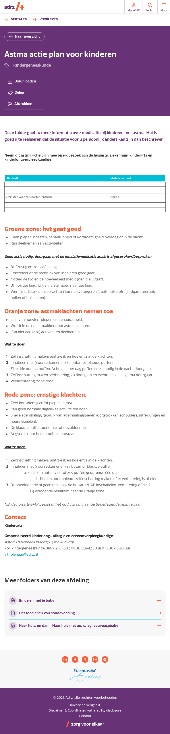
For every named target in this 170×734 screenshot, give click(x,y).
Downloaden (25, 81)
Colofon (85, 716)
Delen (19, 92)
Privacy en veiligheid (85, 705)
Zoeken (150, 10)
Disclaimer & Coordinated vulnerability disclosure (85, 710)
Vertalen (16, 19)
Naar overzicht (27, 36)
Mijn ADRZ (134, 10)
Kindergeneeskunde (32, 65)
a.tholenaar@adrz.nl (21, 554)
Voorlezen (49, 19)
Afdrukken (23, 104)
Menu (163, 10)
